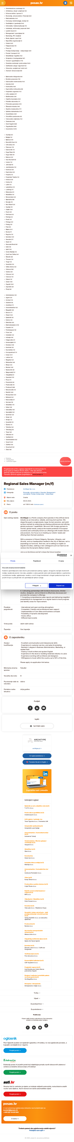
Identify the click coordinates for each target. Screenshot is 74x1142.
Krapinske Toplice (11, 177)
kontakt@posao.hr (10, 1110)
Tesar (7, 432)
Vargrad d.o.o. (35, 842)
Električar (9, 322)
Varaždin (8, 264)
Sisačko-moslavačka (12, 109)
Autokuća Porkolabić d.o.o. (36, 871)
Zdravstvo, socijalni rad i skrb (15, 68)
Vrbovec (8, 274)
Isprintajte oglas (39, 726)
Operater (8, 377)
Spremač (8, 414)
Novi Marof (9, 204)
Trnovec (8, 259)
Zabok (8, 279)
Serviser (8, 402)
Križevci (8, 179)
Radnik (8, 392)
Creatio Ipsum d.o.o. (34, 814)
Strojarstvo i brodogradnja (14, 58)
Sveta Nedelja (10, 252)
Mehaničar (9, 362)
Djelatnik (8, 317)
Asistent (8, 302)
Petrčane (8, 214)
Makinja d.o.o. (34, 863)
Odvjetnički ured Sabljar (34, 827)
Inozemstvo (9, 129)
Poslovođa (9, 385)
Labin (7, 184)
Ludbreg (8, 189)
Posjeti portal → (15, 1050)
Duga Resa (9, 152)
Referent (8, 397)
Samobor (8, 237)
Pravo (7, 48)
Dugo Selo (9, 154)
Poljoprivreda (10, 46)
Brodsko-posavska (12, 79)
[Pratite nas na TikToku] (46, 1027)
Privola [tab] (13, 561)
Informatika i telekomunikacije (15, 26)
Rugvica (8, 234)
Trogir (7, 262)
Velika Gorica (10, 267)
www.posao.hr (37, 474)
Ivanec (8, 162)
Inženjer (8, 337)
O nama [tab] (61, 561)
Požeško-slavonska (12, 101)
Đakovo (8, 157)
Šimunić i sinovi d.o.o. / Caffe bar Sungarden (35, 947)
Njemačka (9, 199)
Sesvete (8, 239)
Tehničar (8, 427)
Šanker (8, 424)
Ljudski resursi (10, 31)
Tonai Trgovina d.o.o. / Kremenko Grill (36, 820)
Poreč (7, 219)
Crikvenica (9, 144)
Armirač (8, 300)
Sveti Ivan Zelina (11, 254)
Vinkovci (8, 269)
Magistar (8, 360)
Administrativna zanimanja (14, 8)
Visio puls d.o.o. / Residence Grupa (35, 907)
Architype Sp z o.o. (29, 489)
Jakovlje (8, 164)
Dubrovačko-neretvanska (14, 81)
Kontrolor (8, 347)
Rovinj (8, 232)
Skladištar (9, 404)
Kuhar (8, 355)
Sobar (8, 407)
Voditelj (8, 437)
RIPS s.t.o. (35, 892)
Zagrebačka (9, 126)
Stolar (7, 417)
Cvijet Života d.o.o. (36, 885)
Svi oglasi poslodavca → (37, 756)
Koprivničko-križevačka (13, 89)
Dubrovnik (9, 149)
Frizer (7, 332)
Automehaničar (10, 307)
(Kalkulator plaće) (38, 504)
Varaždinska (9, 114)
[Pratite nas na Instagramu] (40, 1028)
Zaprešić (8, 286)
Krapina (8, 174)
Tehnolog (8, 429)
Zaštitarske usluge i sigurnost (15, 66)
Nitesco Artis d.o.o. (34, 932)
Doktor (8, 320)
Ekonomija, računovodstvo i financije (17, 16)
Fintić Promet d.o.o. (34, 900)
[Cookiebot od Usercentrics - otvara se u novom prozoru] (58, 555)
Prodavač (9, 387)
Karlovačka (9, 86)
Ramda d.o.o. (30, 925)
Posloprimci (10, 460)
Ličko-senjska (10, 94)
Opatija (8, 207)
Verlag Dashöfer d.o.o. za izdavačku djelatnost (36, 916)
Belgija (8, 137)
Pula (7, 227)
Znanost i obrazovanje (13, 70)
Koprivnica (9, 172)
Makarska (9, 192)
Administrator (10, 295)
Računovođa (10, 390)
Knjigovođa (9, 340)
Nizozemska (9, 197)
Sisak (7, 242)
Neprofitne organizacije (13, 41)
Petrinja (8, 217)
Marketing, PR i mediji (12, 36)
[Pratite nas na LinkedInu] (34, 1028)
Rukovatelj (9, 399)
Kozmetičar (9, 350)
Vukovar (8, 277)
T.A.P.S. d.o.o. (37, 807)
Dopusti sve (60, 585)
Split (7, 249)
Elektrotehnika (10, 18)
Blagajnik (8, 310)
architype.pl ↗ (37, 748)
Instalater (9, 335)
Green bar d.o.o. (30, 857)
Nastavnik (9, 370)
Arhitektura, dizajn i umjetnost (15, 11)
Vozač (8, 442)
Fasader (8, 327)
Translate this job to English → (38, 762)
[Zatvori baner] (71, 555)
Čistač (8, 315)
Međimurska (9, 96)
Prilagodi (36, 585)
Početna (8, 458)
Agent (8, 297)
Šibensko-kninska (11, 106)
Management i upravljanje (14, 33)
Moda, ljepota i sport (12, 38)
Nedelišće (9, 194)
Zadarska (9, 121)
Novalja (8, 202)
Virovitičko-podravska (13, 116)
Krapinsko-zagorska (12, 91)
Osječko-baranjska (12, 99)
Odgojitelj (9, 375)
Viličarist (8, 434)
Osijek (8, 209)
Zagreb (8, 284)
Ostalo (8, 43)
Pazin (7, 212)
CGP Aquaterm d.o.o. (34, 961)
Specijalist (9, 412)
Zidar (7, 449)
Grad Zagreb (10, 124)
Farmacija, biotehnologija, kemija (16, 21)
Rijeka (8, 229)
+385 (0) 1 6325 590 (10, 1112)
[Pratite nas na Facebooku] (28, 1028)
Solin (7, 247)
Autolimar (9, 305)
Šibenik (8, 257)
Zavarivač (9, 447)
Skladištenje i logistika (12, 56)
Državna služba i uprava (13, 13)
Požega (8, 222)
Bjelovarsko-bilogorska (13, 76)
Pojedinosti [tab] (37, 561)
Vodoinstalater (10, 439)
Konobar (8, 345)
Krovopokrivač (10, 352)
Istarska (8, 84)
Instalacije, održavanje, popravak (16, 28)
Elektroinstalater (11, 325)
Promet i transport (11, 53)
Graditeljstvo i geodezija (13, 23)
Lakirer (8, 357)
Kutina (8, 182)
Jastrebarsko (10, 167)
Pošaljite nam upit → (37, 1130)
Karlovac (8, 169)
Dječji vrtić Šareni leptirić (36, 940)
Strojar (8, 419)
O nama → (14, 1119)
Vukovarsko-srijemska (13, 119)
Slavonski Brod (10, 244)
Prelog (8, 224)
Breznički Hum (10, 142)
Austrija (8, 135)
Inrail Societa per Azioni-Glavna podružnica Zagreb (34, 969)
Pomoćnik (9, 382)
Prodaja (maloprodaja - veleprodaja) (17, 51)
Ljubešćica (9, 187)
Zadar (8, 282)
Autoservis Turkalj (36, 834)
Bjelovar (8, 139)
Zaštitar (8, 444)
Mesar (8, 365)
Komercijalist (10, 342)
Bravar (8, 312)
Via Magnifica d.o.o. (37, 977)
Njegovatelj (9, 372)
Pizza (7, 380)
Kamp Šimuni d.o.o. (31, 878)
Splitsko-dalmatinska (12, 111)
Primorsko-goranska (12, 104)
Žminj (7, 289)
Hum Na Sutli (10, 159)
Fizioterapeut (10, 330)
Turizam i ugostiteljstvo (13, 61)
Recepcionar (10, 394)
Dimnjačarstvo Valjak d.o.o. (33, 985)
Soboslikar (9, 409)
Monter (8, 367)
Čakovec (8, 147)
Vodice (8, 272)
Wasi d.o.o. (30, 850)
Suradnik (8, 422)
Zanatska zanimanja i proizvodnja (16, 63)
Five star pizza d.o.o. (32, 955)
